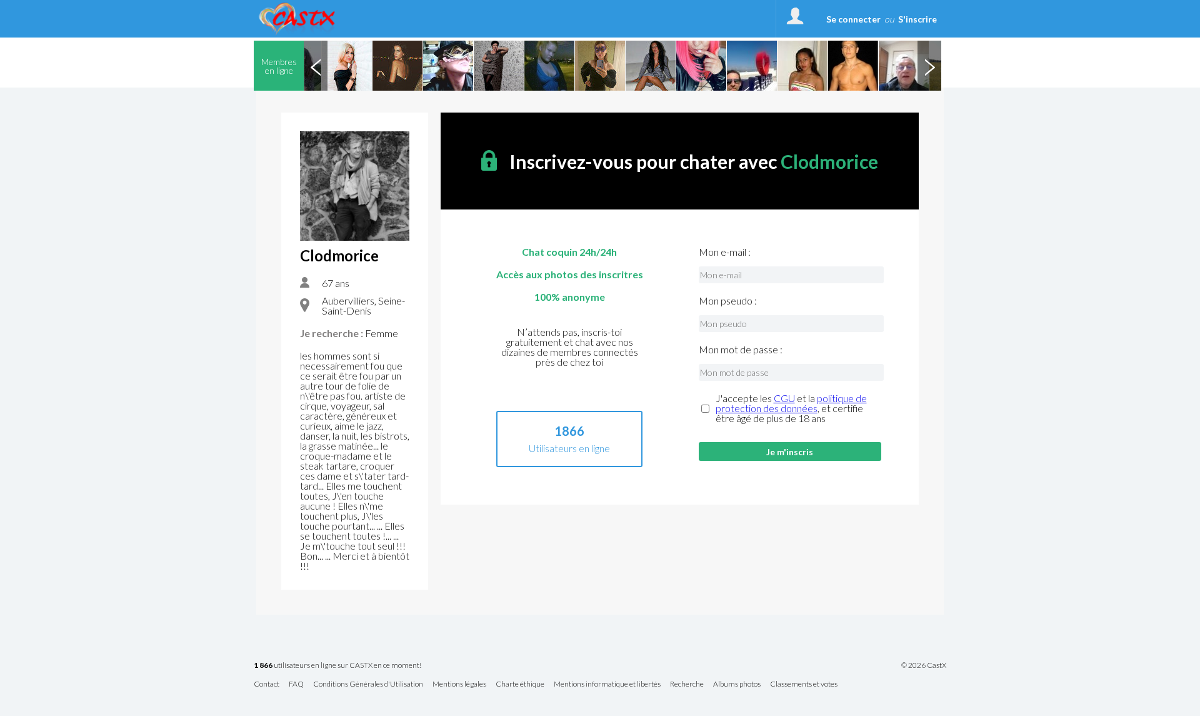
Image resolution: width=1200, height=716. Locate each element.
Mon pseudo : (728, 301)
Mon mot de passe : (740, 350)
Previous (316, 66)
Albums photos (737, 684)
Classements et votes (804, 684)
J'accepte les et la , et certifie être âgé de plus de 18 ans (791, 408)
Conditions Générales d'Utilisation (368, 684)
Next (929, 66)
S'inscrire (917, 19)
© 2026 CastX (923, 665)
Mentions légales (459, 684)
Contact (266, 684)
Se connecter (853, 19)
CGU (784, 398)
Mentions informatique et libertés (607, 684)
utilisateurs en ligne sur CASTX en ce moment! (337, 666)
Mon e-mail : (725, 252)
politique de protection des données (791, 403)
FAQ (296, 684)
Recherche (687, 684)
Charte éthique (520, 684)
